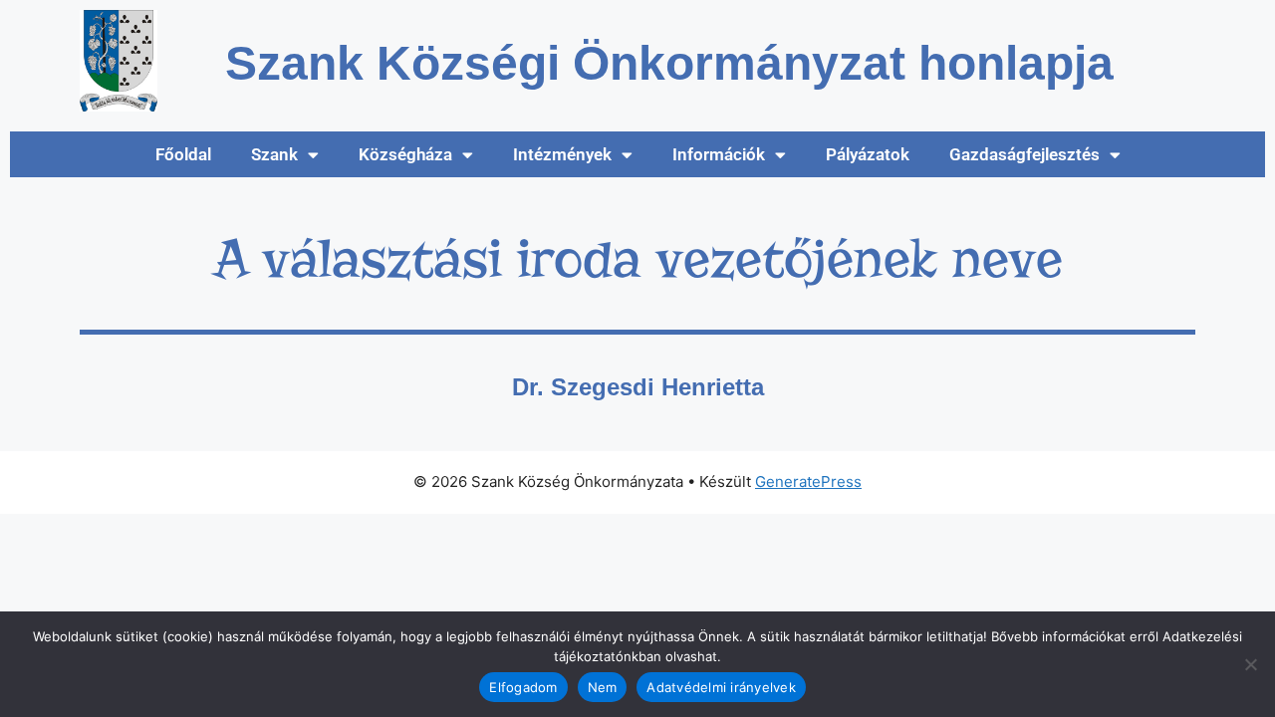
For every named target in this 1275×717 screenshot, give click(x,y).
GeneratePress (808, 481)
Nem (603, 687)
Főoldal (183, 154)
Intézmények (562, 154)
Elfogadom (523, 687)
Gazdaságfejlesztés (1024, 154)
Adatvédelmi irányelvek (721, 687)
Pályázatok (867, 154)
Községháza (405, 154)
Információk (718, 154)
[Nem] (1250, 664)
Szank (274, 154)
